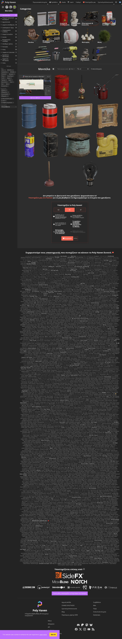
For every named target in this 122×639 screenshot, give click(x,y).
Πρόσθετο (54, 2)
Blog (63, 612)
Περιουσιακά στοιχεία (40, 2)
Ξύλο (3, 70)
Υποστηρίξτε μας (90, 2)
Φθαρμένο (4, 96)
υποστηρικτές (53, 252)
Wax (2, 84)
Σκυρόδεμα (10, 76)
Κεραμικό (12, 74)
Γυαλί (3, 78)
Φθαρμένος (5, 92)
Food (12, 82)
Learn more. (43, 635)
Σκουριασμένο (5, 94)
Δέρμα (9, 78)
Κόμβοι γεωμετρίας (8, 102)
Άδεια (49, 621)
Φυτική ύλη (4, 86)
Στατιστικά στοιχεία (99, 612)
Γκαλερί (78, 2)
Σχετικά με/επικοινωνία (105, 2)
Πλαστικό (4, 74)
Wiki (94, 605)
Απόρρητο (51, 624)
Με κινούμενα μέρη (8, 98)
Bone (7, 84)
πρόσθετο (77, 221)
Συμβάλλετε (97, 602)
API (49, 627)
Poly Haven (10, 2)
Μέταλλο (10, 70)
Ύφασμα (4, 80)
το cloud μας (60, 233)
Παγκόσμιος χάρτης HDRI (70, 615)
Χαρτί (10, 80)
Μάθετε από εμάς (77, 231)
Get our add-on (35, 98)
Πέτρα (3, 76)
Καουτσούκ (4, 82)
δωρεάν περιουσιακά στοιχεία (60, 217)
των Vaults (58, 225)
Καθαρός (4, 90)
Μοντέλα (44, 69)
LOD (4, 100)
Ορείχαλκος (4, 72)
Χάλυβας (13, 72)
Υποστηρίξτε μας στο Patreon (40, 198)
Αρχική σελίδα (66, 602)
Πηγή (95, 609)
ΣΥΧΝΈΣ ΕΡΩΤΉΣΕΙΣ (68, 605)
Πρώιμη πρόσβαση (77, 215)
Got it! (53, 635)
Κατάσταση (96, 615)
